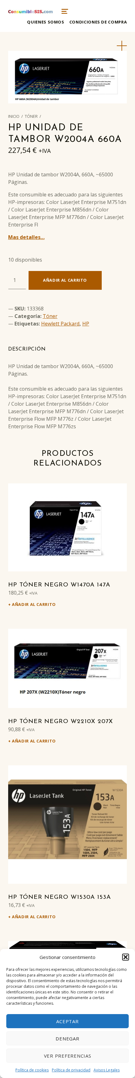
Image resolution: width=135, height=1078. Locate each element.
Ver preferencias (67, 1056)
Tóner (31, 116)
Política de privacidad (71, 1070)
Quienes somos (45, 22)
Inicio (13, 116)
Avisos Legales (107, 1070)
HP (85, 323)
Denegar (67, 1038)
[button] (125, 957)
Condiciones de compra (98, 22)
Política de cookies (32, 1070)
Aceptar (67, 1021)
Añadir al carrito (65, 280)
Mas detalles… (26, 237)
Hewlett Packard (60, 323)
